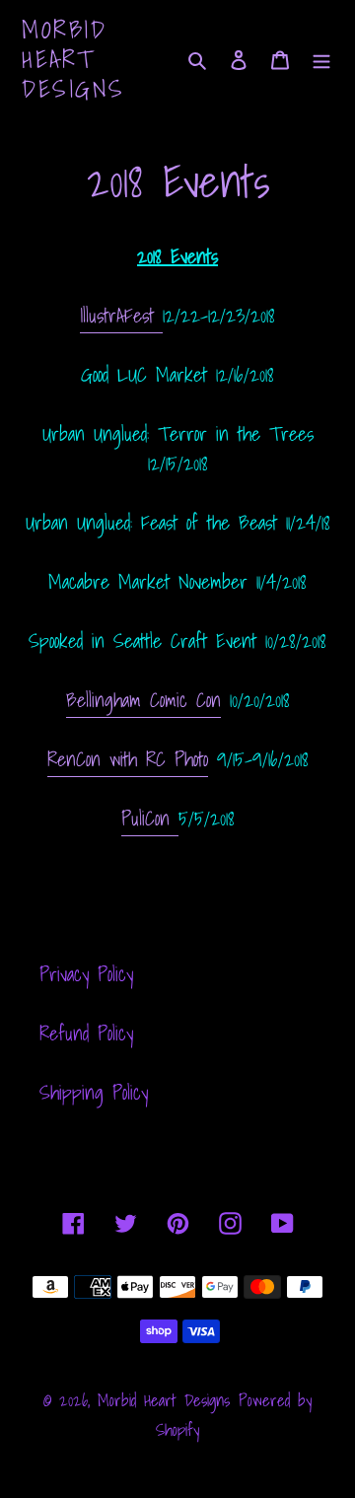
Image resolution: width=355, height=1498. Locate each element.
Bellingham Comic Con (143, 700)
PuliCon (149, 818)
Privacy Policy (86, 974)
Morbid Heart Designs (73, 59)
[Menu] (321, 59)
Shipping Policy (93, 1092)
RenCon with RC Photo (127, 759)
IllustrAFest (121, 315)
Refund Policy (86, 1033)
